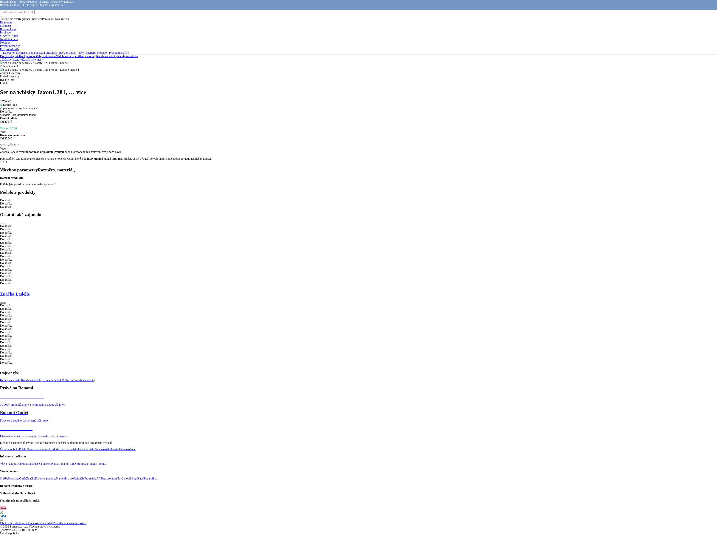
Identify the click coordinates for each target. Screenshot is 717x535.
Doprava (21, 463)
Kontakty (13, 478)
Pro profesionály (74, 478)
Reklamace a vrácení (39, 463)
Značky (30, 478)
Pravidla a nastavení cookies (69, 523)
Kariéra (60, 478)
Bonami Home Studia (71, 463)
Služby (4, 478)
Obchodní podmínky (12, 523)
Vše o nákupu (8, 463)
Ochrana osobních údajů (38, 523)
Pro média (90, 478)
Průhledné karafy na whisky (78, 380)
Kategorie (13, 56)
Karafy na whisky (127, 56)
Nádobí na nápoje (66, 56)
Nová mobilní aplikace (130, 478)
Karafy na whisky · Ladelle (37, 380)
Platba (54, 463)
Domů (3, 56)
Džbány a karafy (86, 56)
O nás (22, 478)
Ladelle (57, 380)
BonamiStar (150, 478)
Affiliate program (106, 478)
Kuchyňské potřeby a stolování (37, 56)
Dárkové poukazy (45, 478)
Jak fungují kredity (95, 463)
